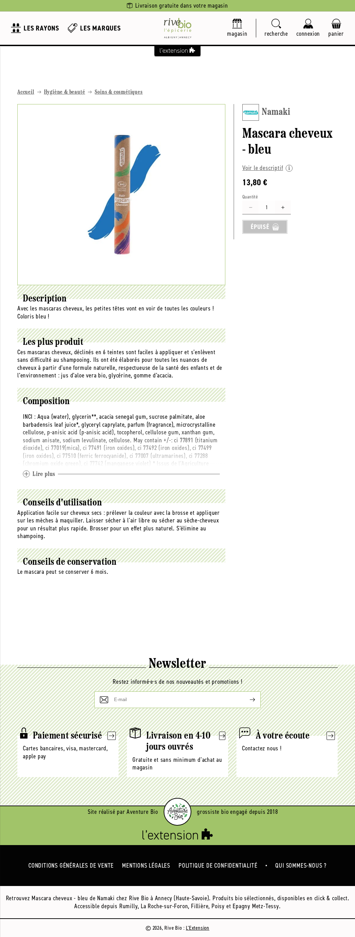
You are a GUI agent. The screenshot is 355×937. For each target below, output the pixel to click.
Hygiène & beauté (64, 92)
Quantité (250, 197)
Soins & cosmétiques (118, 92)
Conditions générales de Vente (71, 865)
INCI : (29, 416)
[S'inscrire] (247, 700)
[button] (276, 28)
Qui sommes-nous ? (301, 865)
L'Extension (197, 927)
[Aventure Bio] (177, 812)
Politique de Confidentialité (218, 865)
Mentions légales (146, 865)
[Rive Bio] (177, 28)
